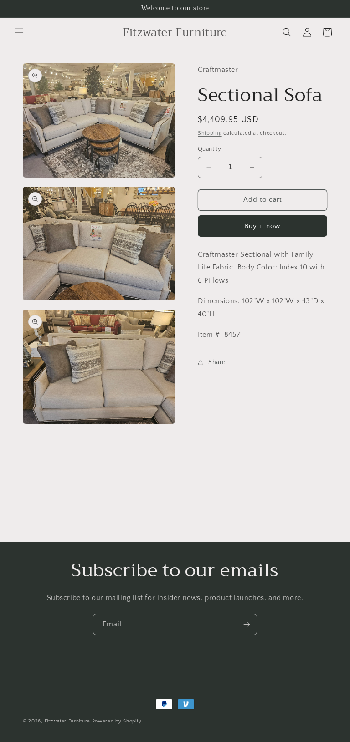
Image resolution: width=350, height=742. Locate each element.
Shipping (210, 133)
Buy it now (262, 226)
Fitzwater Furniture (67, 721)
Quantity (209, 149)
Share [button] (217, 362)
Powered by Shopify (117, 721)
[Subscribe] (247, 624)
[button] (19, 32)
